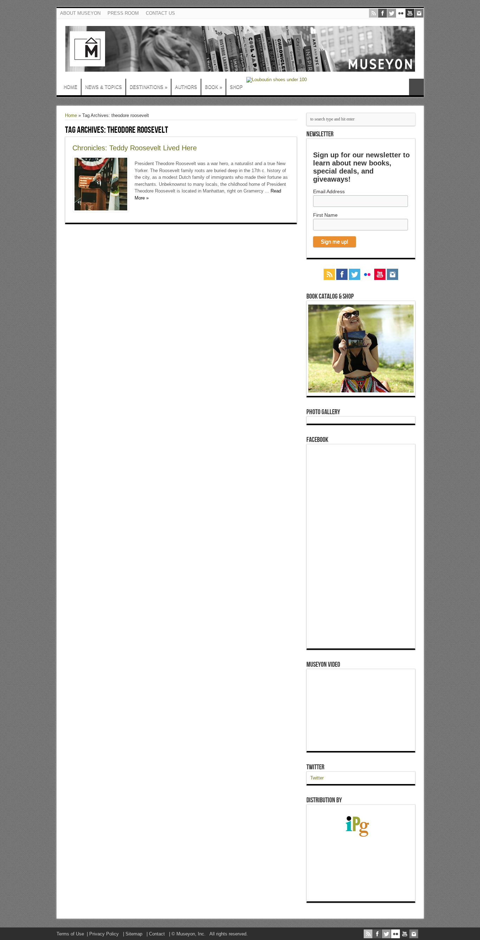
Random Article (416, 87)
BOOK (213, 87)
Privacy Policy (104, 933)
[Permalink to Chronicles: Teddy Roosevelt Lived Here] (101, 210)
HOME (70, 87)
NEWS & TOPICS (103, 87)
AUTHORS (186, 87)
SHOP (236, 87)
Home (71, 115)
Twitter (315, 767)
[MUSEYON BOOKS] (240, 66)
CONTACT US (160, 13)
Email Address (329, 191)
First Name (325, 215)
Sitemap (133, 933)
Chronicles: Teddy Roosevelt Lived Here (134, 148)
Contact (157, 933)
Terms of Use (70, 933)
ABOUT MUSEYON (80, 13)
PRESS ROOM (123, 13)
